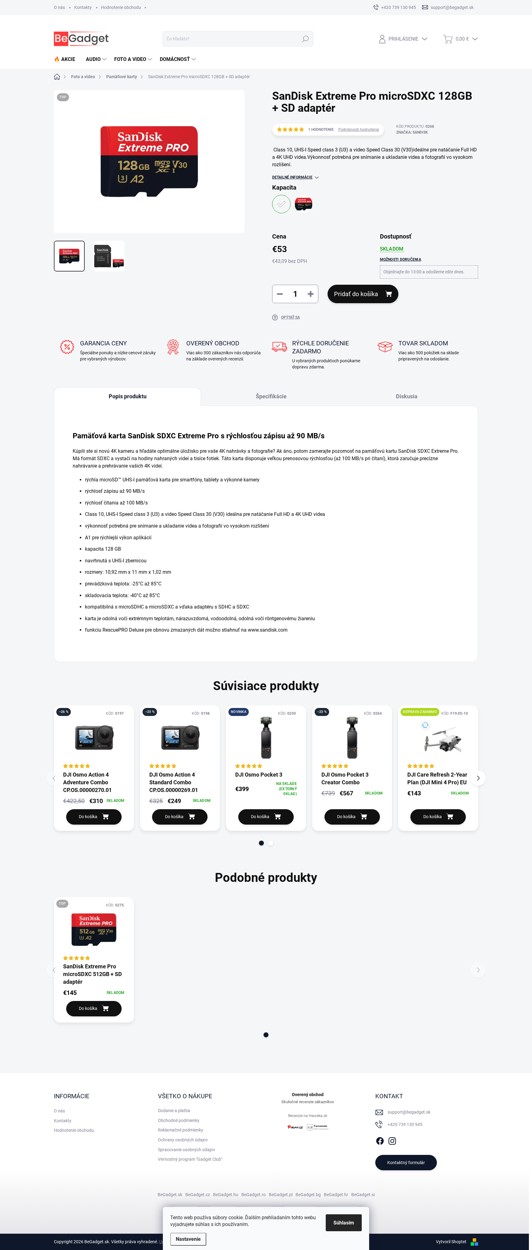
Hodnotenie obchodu (121, 7)
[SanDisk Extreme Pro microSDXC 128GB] (281, 204)
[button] (261, 843)
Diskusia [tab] (406, 396)
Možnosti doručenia (400, 259)
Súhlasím (343, 1223)
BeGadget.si (363, 1194)
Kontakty (83, 7)
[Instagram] (392, 1139)
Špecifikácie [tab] (271, 396)
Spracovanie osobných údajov (186, 1149)
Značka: (412, 132)
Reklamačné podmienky (180, 1129)
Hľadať (305, 38)
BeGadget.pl (280, 1194)
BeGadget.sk (170, 1194)
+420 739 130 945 (405, 1124)
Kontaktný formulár (406, 1162)
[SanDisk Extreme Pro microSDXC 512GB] (303, 204)
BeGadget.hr (336, 1194)
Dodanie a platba (174, 1110)
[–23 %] (180, 738)
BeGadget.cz (197, 1194)
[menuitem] (67, 59)
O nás (59, 7)
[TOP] (94, 929)
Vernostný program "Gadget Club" (190, 1159)
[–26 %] (94, 738)
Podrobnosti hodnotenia (358, 129)
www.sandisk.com (268, 630)
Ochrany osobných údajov (183, 1139)
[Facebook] (380, 1139)
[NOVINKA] (266, 738)
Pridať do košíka (356, 294)
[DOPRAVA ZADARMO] (438, 738)
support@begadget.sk (409, 1112)
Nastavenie (188, 1239)
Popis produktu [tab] (128, 396)
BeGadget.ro (253, 1194)
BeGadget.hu (225, 1194)
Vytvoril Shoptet (451, 1241)
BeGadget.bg (308, 1194)
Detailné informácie (292, 177)
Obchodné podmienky (179, 1120)
